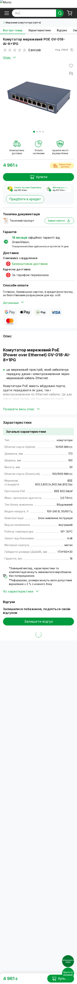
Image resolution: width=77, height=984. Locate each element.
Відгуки (62, 30)
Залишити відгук (38, 621)
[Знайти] (60, 13)
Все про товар (12, 30)
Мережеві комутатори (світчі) (23, 22)
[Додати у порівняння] (71, 73)
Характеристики (39, 30)
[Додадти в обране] (71, 66)
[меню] (6, 13)
